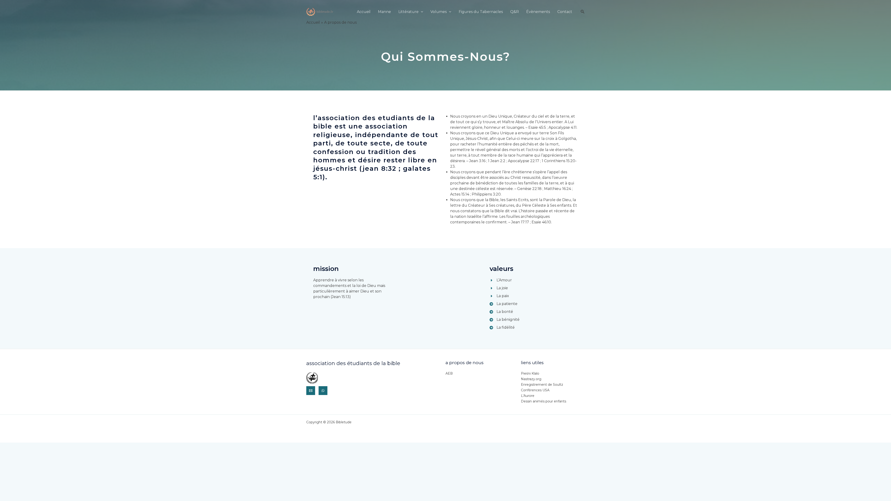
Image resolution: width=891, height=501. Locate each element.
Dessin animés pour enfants (543, 401)
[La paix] (499, 296)
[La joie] (499, 288)
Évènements (538, 12)
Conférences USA (535, 390)
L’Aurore (527, 396)
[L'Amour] (501, 280)
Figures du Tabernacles (481, 12)
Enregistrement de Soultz (542, 384)
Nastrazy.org (531, 379)
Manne (384, 12)
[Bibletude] (320, 11)
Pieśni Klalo (530, 373)
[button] (421, 12)
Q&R (514, 12)
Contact (564, 12)
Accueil (364, 12)
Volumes (438, 12)
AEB (449, 373)
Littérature (408, 12)
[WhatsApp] (323, 390)
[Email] (310, 390)
